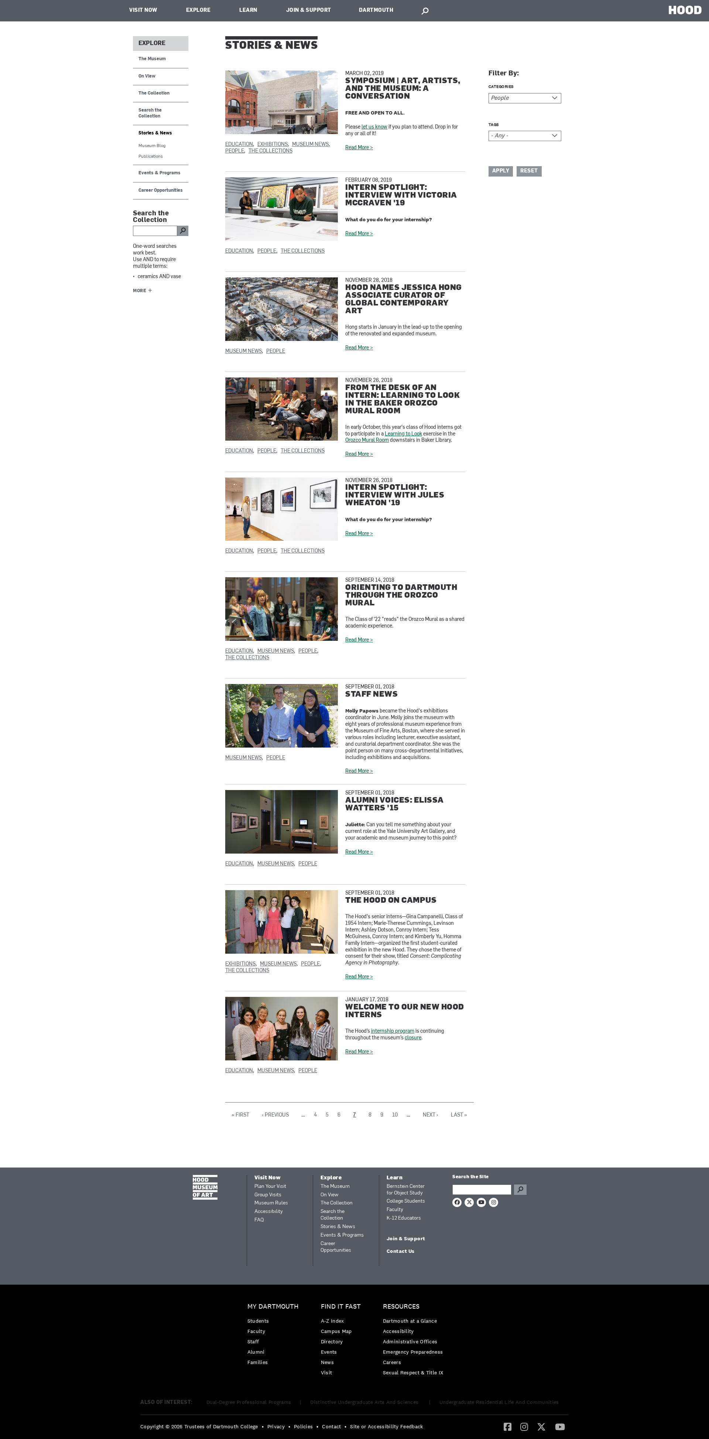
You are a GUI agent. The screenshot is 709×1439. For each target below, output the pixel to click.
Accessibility (268, 1211)
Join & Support (308, 10)
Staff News (371, 694)
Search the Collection (150, 113)
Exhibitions (272, 144)
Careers (392, 1362)
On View (146, 76)
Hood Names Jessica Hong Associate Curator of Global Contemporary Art (403, 299)
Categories (501, 86)
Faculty (395, 1210)
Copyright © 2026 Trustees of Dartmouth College (199, 1426)
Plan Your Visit (270, 1186)
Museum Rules (271, 1203)
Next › (430, 1115)
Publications (150, 156)
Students (258, 1320)
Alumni (256, 1352)
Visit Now (143, 10)
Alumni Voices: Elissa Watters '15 (394, 804)
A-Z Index (332, 1320)
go (182, 231)
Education (239, 144)
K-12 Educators (404, 1218)
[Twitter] (541, 1426)
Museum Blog (152, 146)
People (234, 151)
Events (329, 1352)
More (139, 291)
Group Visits (267, 1195)
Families (257, 1362)
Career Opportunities (160, 190)
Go (520, 1190)
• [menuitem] (263, 1426)
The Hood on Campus (390, 901)
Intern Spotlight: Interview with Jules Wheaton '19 (394, 495)
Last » (459, 1115)
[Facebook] (507, 1426)
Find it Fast (341, 1306)
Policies (303, 1426)
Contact (331, 1426)
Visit (326, 1372)
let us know (374, 127)
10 (395, 1115)
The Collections (270, 151)
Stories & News (155, 133)
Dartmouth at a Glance (410, 1320)
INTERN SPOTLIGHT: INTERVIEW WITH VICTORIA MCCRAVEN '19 (401, 195)
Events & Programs (159, 173)
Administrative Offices (410, 1341)
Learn (248, 10)
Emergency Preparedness (413, 1352)
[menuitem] (274, 1336)
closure (413, 1038)
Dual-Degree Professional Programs (248, 1402)
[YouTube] (560, 1426)
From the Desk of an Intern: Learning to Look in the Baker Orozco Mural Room (402, 399)
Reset (529, 171)
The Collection (153, 93)
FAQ (259, 1220)
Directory (332, 1341)
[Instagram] (524, 1426)
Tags (494, 124)
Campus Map (336, 1331)
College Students (406, 1201)
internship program (392, 1031)
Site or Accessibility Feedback (386, 1426)
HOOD (685, 10)
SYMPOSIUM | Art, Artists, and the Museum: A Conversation (402, 88)
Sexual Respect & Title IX (413, 1372)
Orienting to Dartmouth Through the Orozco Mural (401, 595)
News (327, 1362)
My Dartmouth (273, 1306)
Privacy (276, 1426)
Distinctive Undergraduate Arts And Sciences (365, 1402)
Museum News (310, 144)
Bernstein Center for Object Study (406, 1190)
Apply (501, 171)
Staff (253, 1341)
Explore (198, 10)
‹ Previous (275, 1115)
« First (240, 1115)
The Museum (152, 59)
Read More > (359, 148)
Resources (401, 1306)
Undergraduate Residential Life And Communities (499, 1402)
